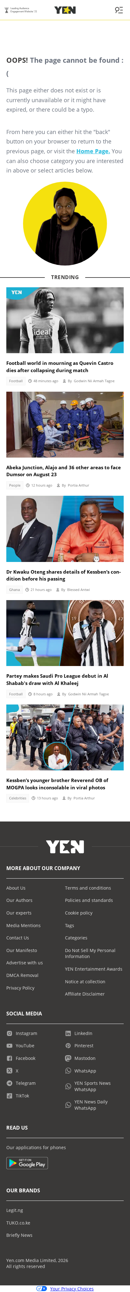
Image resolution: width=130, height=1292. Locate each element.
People (15, 485)
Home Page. (93, 151)
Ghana (14, 590)
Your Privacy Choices (72, 1289)
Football (16, 381)
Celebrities (17, 798)
